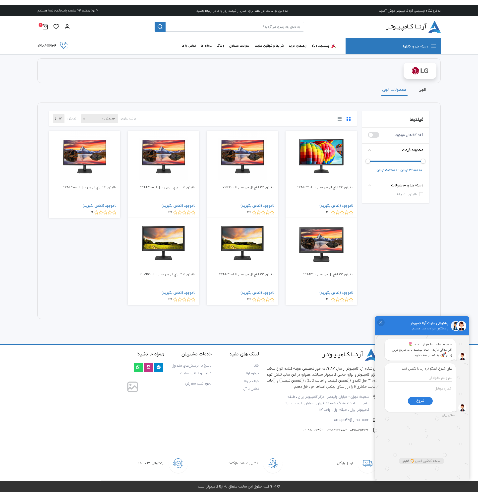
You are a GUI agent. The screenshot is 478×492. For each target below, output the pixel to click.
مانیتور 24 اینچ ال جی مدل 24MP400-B (90, 187)
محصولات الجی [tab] (394, 89)
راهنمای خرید (297, 45)
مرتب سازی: (128, 118)
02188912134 (359, 430)
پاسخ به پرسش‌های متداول (192, 365)
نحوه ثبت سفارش (198, 383)
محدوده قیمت (412, 150)
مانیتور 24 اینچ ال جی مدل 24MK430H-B (325, 187)
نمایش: (71, 118)
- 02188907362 (314, 430)
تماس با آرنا (250, 389)
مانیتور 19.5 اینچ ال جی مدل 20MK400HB (167, 274)
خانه (256, 365)
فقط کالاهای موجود (409, 134)
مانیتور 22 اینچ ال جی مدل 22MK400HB (246, 274)
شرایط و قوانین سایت (269, 45)
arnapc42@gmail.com (351, 420)
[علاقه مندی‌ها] (56, 27)
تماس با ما (189, 45)
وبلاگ (220, 45)
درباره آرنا (252, 373)
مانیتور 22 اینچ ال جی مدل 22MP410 (328, 274)
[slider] (423, 161)
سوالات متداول (239, 45)
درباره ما (206, 45)
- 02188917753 (337, 430)
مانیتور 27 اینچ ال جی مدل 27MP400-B (247, 187)
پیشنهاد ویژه (320, 45)
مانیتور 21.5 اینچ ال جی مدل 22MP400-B (167, 187)
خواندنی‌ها (251, 381)
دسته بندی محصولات (407, 185)
